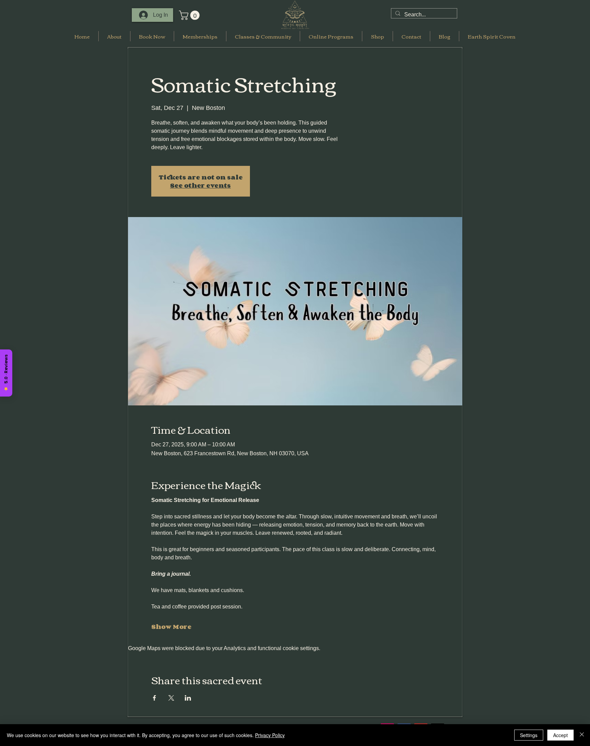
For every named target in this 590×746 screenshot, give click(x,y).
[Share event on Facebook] (154, 698)
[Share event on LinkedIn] (188, 698)
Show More (171, 626)
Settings (528, 735)
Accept (560, 735)
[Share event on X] (171, 698)
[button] (190, 15)
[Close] (582, 735)
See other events (200, 185)
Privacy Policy (270, 735)
